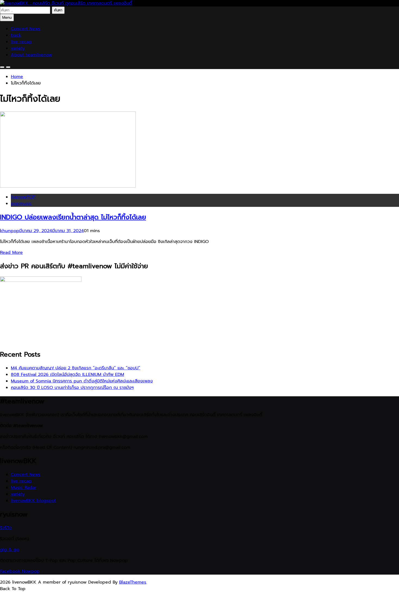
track (16, 35)
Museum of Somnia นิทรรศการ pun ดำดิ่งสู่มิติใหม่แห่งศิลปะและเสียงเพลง (82, 381)
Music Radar (23, 487)
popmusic (21, 203)
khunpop (9, 231)
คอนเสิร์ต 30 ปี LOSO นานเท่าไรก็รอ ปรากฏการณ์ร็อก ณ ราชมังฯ (72, 387)
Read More (11, 252)
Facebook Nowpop (20, 571)
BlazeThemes (132, 582)
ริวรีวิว (6, 528)
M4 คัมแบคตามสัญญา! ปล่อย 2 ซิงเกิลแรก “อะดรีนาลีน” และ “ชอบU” (75, 368)
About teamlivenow (31, 55)
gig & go (9, 549)
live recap (21, 42)
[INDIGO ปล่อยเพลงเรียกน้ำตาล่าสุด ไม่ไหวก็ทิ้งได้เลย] (68, 186)
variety (18, 48)
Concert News (25, 29)
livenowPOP (23, 197)
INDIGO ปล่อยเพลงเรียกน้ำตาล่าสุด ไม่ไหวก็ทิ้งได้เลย (73, 217)
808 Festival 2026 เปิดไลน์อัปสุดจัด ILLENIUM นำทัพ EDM (67, 374)
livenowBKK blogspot (33, 500)
